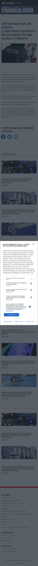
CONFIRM (11, 314)
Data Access (19, 321)
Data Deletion (8, 321)
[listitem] (19, 279)
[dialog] (19, 283)
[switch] (30, 283)
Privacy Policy (30, 321)
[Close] (34, 244)
